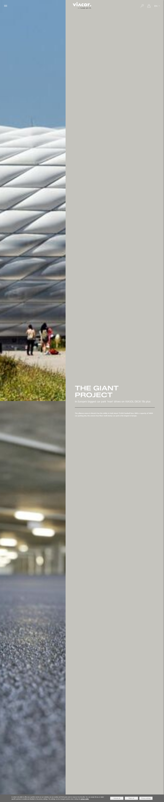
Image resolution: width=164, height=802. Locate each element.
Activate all (117, 798)
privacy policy (85, 799)
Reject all (131, 798)
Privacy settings (146, 798)
